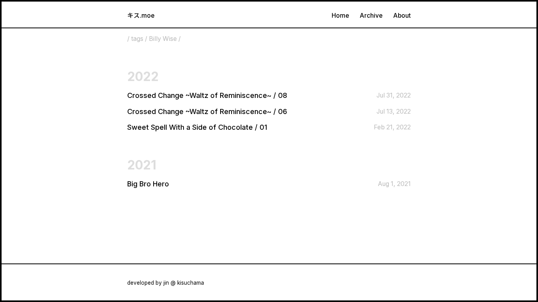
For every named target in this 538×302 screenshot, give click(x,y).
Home (340, 15)
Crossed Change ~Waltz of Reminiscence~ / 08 (207, 95)
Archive (371, 15)
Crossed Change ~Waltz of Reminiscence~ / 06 (207, 111)
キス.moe (140, 15)
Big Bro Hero (148, 184)
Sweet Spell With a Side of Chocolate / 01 (197, 127)
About (402, 15)
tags (137, 38)
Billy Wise (163, 38)
